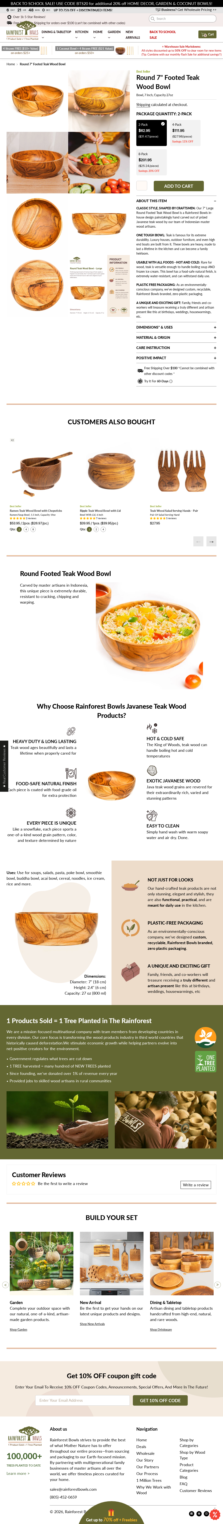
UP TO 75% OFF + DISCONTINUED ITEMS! (85, 10)
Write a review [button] (196, 1184)
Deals (141, 1446)
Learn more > (18, 1473)
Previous (198, 541)
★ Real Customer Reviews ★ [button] (4, 766)
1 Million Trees (149, 1480)
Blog (183, 1477)
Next (211, 541)
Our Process (147, 1473)
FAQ (183, 1483)
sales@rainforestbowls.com (73, 1489)
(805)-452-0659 (63, 1497)
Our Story (144, 1460)
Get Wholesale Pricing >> (188, 9)
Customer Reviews (196, 1490)
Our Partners (147, 1466)
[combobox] (182, 18)
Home (11, 64)
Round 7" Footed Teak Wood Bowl (42, 64)
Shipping (143, 104)
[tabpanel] (37, 101)
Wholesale (145, 1453)
